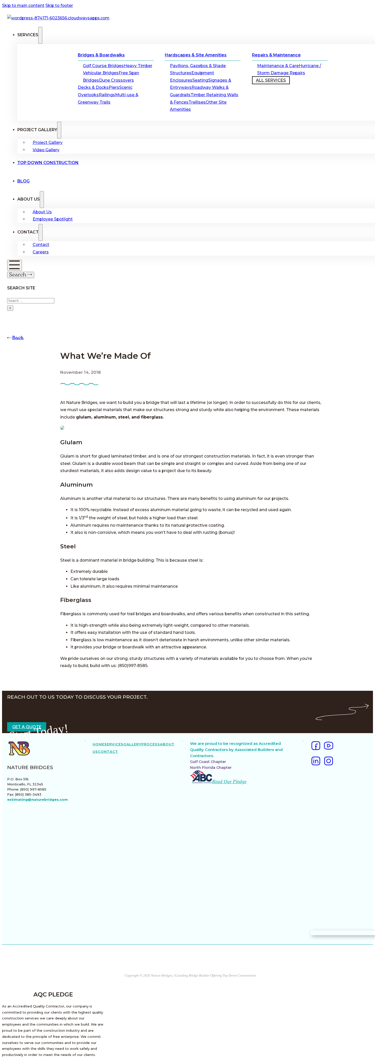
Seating (200, 80)
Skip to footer (59, 5)
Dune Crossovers (116, 80)
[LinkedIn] (316, 762)
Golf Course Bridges (103, 65)
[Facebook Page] (316, 747)
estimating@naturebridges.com (37, 799)
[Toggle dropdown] (40, 35)
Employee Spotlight (53, 219)
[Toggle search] (20, 275)
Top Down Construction (48, 162)
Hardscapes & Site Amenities (196, 55)
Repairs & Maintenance (276, 55)
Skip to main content (23, 5)
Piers (114, 87)
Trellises (197, 102)
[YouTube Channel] (328, 747)
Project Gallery (47, 142)
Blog (23, 181)
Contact (41, 244)
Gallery (132, 744)
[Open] (14, 265)
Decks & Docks (93, 87)
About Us (42, 211)
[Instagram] (328, 762)
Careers (41, 252)
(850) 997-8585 (33, 789)
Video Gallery (46, 149)
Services (113, 744)
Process (150, 744)
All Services (271, 80)
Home (98, 744)
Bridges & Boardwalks (101, 55)
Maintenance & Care (278, 65)
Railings (107, 94)
